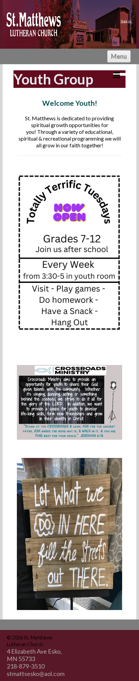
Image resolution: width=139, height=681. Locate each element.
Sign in (126, 21)
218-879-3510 (26, 666)
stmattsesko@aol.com (35, 673)
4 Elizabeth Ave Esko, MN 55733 (34, 655)
